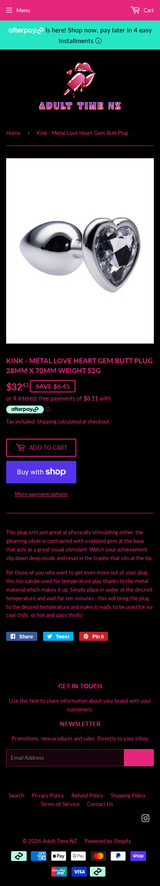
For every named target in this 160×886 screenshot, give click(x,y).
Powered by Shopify (108, 841)
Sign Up (139, 758)
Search (16, 795)
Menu (23, 10)
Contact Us (100, 804)
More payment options (41, 494)
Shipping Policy (128, 795)
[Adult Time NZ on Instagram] (146, 819)
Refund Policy (87, 795)
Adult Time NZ (60, 841)
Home (13, 133)
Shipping (47, 421)
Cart (148, 10)
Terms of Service (60, 804)
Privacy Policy (48, 795)
